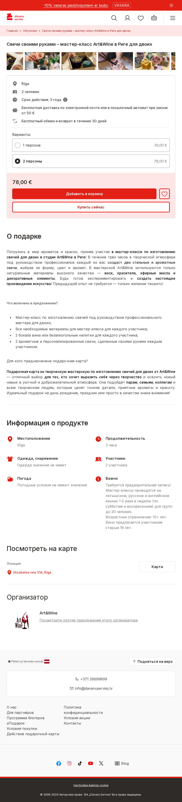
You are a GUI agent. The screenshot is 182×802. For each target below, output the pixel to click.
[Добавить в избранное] (164, 193)
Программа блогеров (26, 718)
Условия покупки (22, 728)
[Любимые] (140, 18)
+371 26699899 (93, 679)
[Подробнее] (65, 99)
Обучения (30, 30)
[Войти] (127, 18)
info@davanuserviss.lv (94, 688)
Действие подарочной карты (33, 734)
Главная (12, 30)
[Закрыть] (171, 5)
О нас (12, 707)
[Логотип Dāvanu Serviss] (19, 18)
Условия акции (77, 718)
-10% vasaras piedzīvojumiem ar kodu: (75, 5)
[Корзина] (154, 18)
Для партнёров (20, 712)
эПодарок (16, 723)
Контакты (72, 723)
